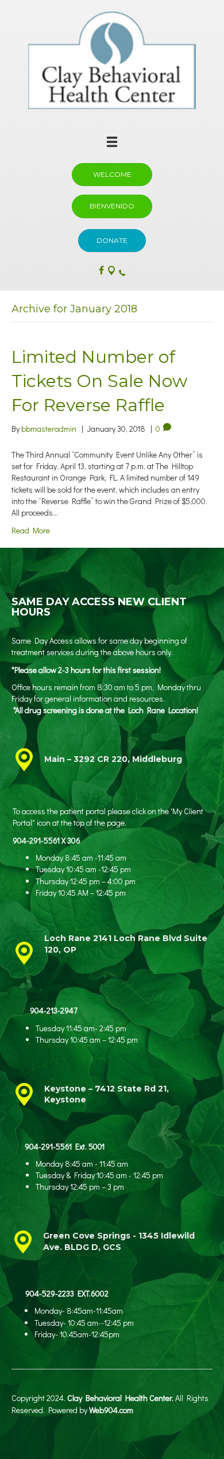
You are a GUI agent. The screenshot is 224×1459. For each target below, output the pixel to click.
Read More (30, 530)
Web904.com (111, 1409)
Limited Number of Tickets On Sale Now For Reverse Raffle (99, 381)
